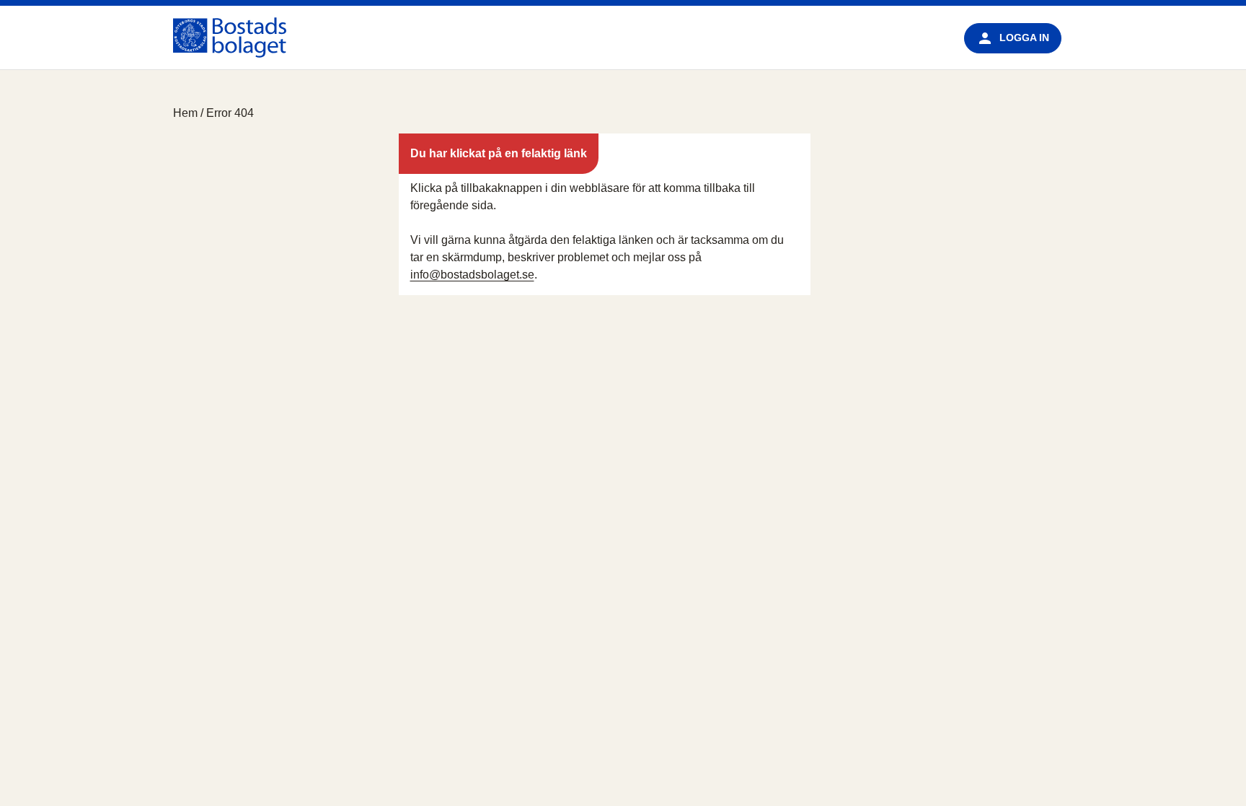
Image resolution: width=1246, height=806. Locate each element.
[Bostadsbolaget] (229, 37)
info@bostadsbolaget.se (472, 274)
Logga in (1024, 37)
